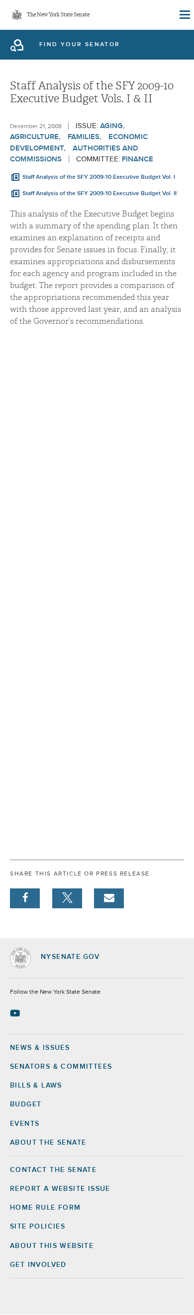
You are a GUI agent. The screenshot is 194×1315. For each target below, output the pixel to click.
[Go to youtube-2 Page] (16, 1013)
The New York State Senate (58, 15)
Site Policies (37, 1226)
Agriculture (34, 137)
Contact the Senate (53, 1170)
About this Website (52, 1245)
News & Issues (40, 1047)
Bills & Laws (36, 1085)
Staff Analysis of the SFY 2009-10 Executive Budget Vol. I (98, 177)
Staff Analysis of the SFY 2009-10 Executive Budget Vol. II (99, 194)
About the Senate (48, 1142)
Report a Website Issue (60, 1188)
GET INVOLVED (38, 1264)
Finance (137, 159)
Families (83, 137)
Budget (25, 1104)
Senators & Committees (61, 1066)
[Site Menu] (184, 15)
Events (24, 1123)
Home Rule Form (45, 1207)
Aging (111, 126)
